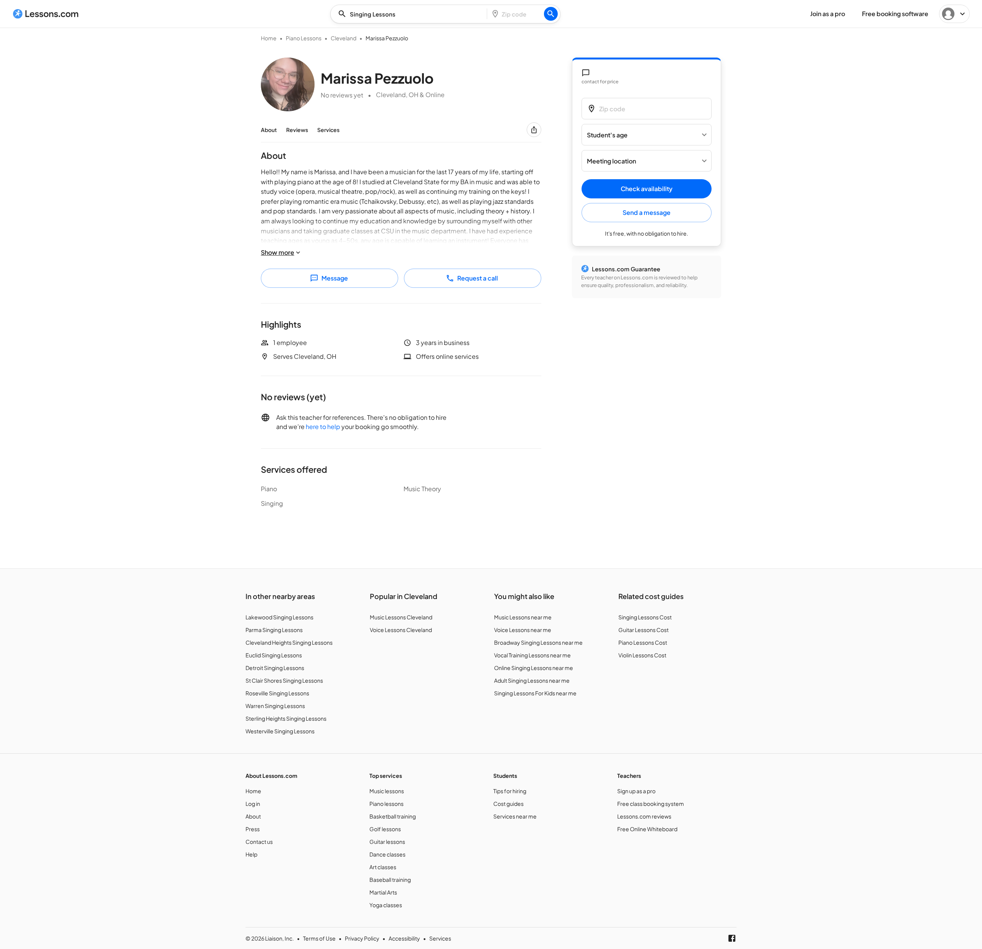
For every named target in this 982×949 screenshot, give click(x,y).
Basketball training (392, 816)
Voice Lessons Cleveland (401, 629)
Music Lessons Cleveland (401, 617)
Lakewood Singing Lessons (279, 617)
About (269, 129)
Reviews (297, 129)
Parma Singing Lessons (274, 629)
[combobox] (411, 14)
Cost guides (508, 803)
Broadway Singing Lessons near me (538, 642)
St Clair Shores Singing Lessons (284, 680)
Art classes (382, 866)
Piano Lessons (303, 38)
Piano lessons (386, 803)
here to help (323, 427)
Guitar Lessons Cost (643, 629)
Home (269, 38)
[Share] (534, 129)
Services (328, 129)
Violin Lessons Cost (642, 655)
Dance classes (387, 854)
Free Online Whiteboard (647, 828)
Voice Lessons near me (522, 629)
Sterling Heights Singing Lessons (286, 718)
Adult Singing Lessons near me (532, 680)
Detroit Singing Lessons (275, 667)
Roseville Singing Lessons (277, 693)
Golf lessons (385, 828)
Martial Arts (383, 892)
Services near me (515, 816)
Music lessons (386, 790)
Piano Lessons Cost (642, 642)
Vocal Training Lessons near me (532, 655)
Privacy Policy (362, 938)
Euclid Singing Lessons (274, 655)
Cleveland (343, 38)
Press (253, 828)
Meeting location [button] (611, 161)
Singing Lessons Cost (645, 617)
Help (251, 854)
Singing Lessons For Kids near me (535, 693)
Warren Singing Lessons (275, 705)
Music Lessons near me (523, 617)
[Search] (551, 14)
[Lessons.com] (45, 14)
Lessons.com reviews (644, 816)
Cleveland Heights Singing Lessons (289, 642)
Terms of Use (319, 938)
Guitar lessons (387, 841)
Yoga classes (385, 904)
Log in (253, 803)
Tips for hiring (509, 790)
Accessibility (404, 938)
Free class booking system (650, 803)
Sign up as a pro (636, 790)
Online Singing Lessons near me (533, 667)
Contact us (259, 841)
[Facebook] (731, 938)
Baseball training (390, 879)
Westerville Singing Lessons (280, 731)
